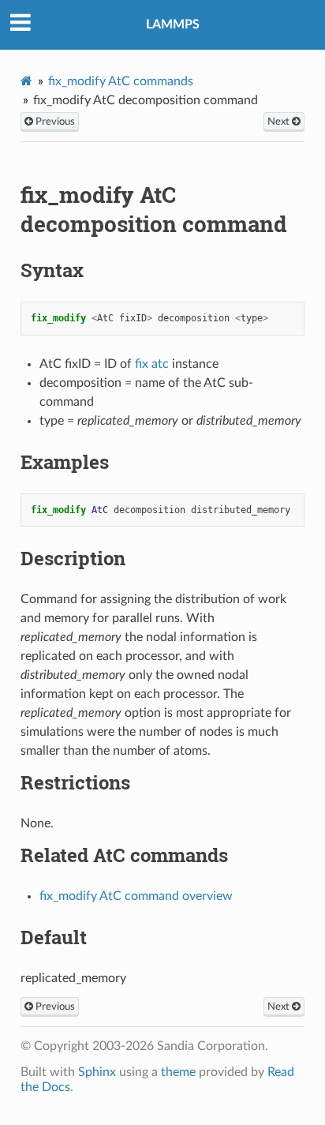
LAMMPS (173, 24)
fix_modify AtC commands (120, 81)
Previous (54, 121)
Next (279, 121)
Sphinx (97, 1072)
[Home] (26, 81)
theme (178, 1072)
